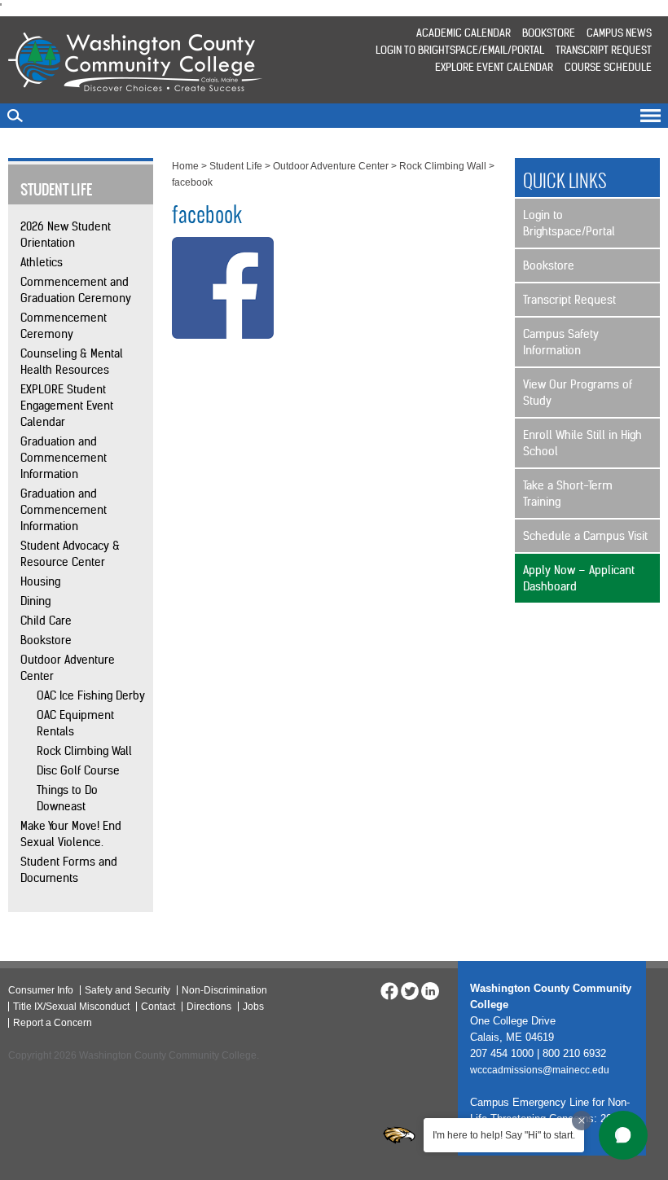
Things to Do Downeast (67, 798)
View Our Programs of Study (577, 392)
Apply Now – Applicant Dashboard (579, 578)
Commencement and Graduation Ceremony (75, 289)
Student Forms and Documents (68, 869)
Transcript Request (604, 50)
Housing (40, 581)
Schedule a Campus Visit (585, 536)
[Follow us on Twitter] (410, 990)
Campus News (619, 33)
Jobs (253, 1006)
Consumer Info (40, 990)
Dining (35, 601)
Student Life (235, 166)
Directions (209, 1006)
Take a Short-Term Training (568, 493)
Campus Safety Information (561, 342)
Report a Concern (52, 1023)
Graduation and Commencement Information (63, 457)
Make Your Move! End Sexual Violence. (70, 833)
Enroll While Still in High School (582, 443)
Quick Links (565, 181)
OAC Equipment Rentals (75, 723)
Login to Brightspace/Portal (569, 223)
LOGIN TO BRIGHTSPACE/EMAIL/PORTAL (460, 50)
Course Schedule (608, 67)
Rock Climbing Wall (84, 751)
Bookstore (548, 33)
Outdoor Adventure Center (67, 667)
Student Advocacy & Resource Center (70, 553)
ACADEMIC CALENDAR (463, 33)
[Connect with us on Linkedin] (430, 990)
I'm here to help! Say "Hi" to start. (504, 1135)
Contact (158, 1006)
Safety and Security (127, 990)
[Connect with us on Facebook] (389, 990)
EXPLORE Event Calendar (494, 67)
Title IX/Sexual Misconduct (71, 1006)
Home (185, 166)
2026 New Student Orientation (65, 234)
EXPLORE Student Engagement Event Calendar (66, 405)
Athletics (41, 262)
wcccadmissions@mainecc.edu (539, 1070)
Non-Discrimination (224, 990)
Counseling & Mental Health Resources (71, 361)
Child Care (46, 620)
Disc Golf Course (78, 770)
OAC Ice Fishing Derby (91, 695)
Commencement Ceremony (63, 325)
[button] (623, 1135)
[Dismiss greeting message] (581, 1120)
